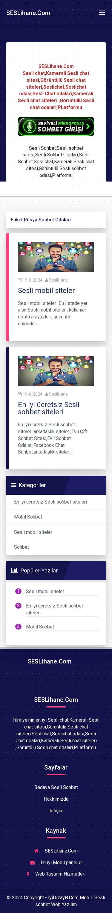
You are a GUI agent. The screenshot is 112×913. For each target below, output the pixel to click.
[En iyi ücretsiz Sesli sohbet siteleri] (56, 371)
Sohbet (21, 547)
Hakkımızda (56, 799)
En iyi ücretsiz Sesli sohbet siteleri (50, 502)
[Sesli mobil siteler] (56, 256)
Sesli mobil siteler (33, 532)
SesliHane (58, 280)
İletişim (56, 811)
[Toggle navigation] (101, 12)
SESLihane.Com (27, 12)
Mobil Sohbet (28, 517)
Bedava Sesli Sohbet (56, 787)
